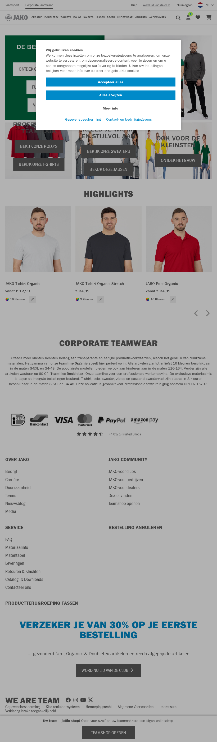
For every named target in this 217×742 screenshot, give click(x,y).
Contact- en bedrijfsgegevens (129, 119)
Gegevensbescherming (83, 119)
